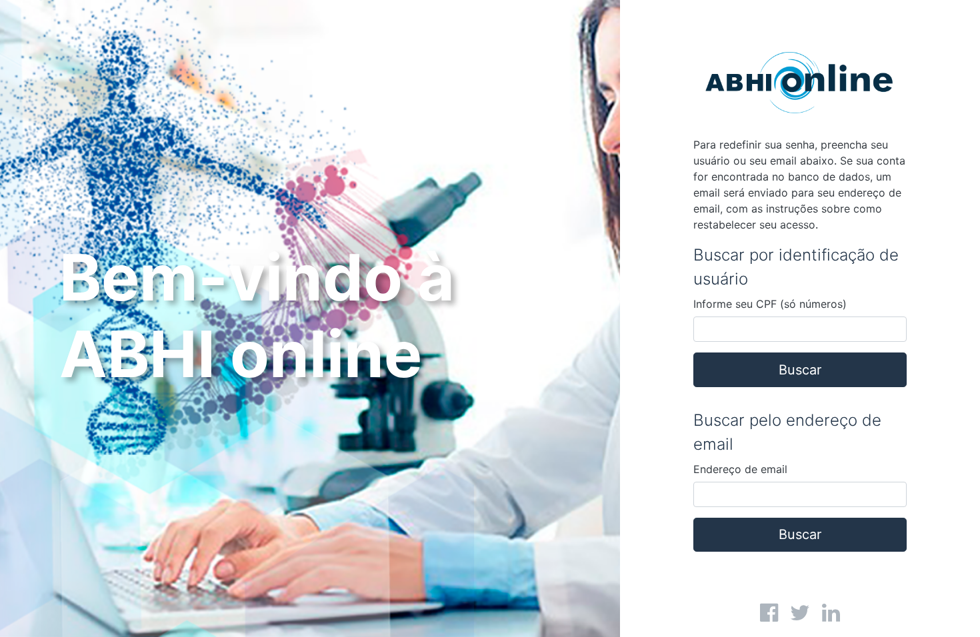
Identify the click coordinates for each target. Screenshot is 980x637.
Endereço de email (740, 469)
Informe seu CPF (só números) (770, 304)
